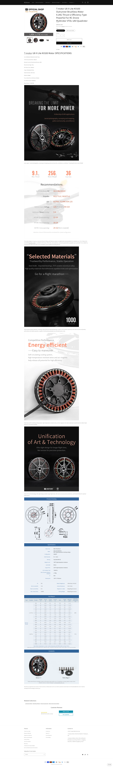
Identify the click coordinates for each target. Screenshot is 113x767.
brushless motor (32, 243)
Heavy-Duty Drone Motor (54, 703)
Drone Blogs (48, 737)
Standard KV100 (60, 30)
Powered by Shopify (59, 764)
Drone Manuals (49, 735)
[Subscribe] (44, 754)
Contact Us (48, 731)
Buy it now (69, 43)
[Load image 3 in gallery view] (41, 40)
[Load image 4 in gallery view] (47, 40)
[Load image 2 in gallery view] (35, 40)
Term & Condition (27, 741)
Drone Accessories (44, 703)
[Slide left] (25, 40)
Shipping (62, 26)
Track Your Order (27, 731)
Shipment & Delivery (28, 735)
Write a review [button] (66, 711)
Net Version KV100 (70, 30)
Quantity (57, 33)
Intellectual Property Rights (29, 745)
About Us (47, 733)
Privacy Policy (26, 739)
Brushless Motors (36, 703)
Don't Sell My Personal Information (31, 747)
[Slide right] (52, 40)
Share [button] (58, 49)
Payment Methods (27, 733)
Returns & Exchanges (28, 737)
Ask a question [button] (66, 714)
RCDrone (54, 764)
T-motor (28, 53)
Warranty (26, 743)
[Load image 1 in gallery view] (29, 40)
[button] (40, 2)
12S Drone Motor (28, 703)
